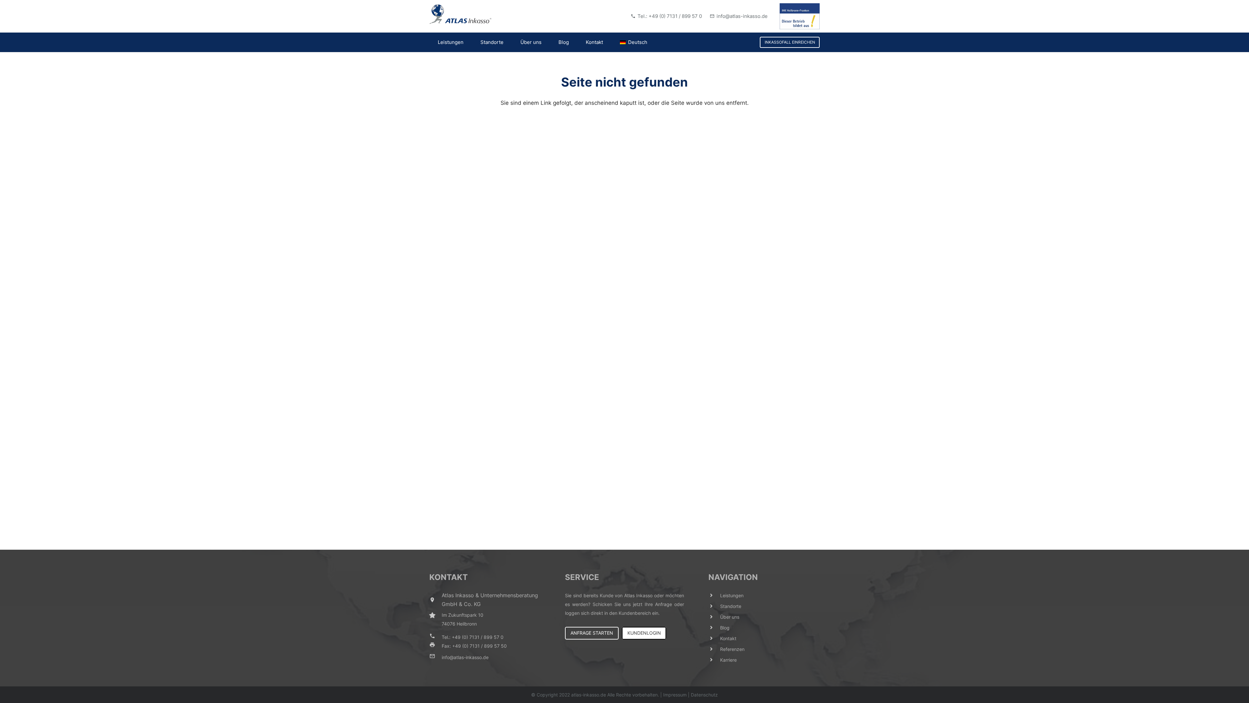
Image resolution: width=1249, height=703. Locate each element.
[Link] (460, 14)
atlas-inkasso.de (588, 694)
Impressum (675, 694)
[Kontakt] (714, 638)
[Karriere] (714, 659)
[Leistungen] (714, 595)
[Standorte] (714, 606)
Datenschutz (704, 694)
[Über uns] (714, 617)
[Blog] (714, 627)
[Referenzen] (714, 649)
